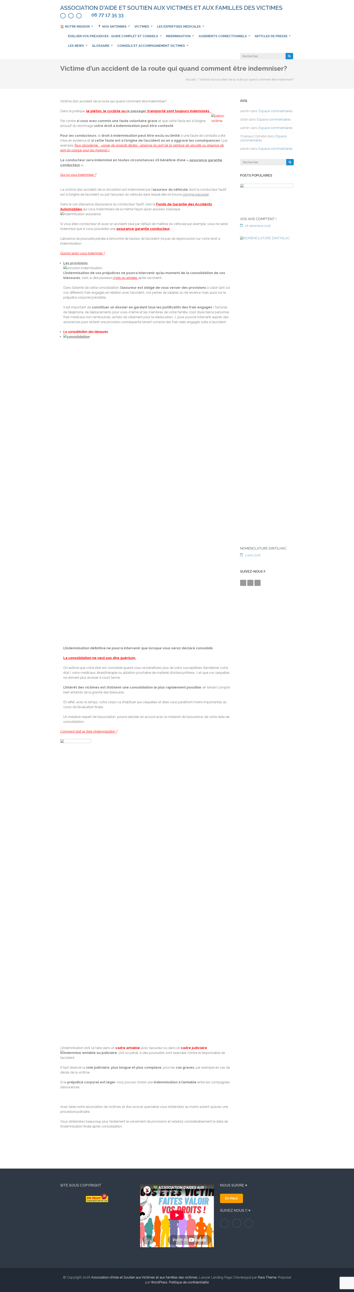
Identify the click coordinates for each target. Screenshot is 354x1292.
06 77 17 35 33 (107, 14)
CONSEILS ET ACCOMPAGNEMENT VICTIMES (151, 46)
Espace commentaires (276, 111)
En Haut (231, 1198)
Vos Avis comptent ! (258, 219)
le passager (136, 111)
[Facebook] (63, 15)
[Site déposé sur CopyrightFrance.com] (97, 1198)
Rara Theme (267, 1277)
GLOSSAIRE (100, 46)
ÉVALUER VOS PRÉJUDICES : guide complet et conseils (113, 36)
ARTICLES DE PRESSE (271, 36)
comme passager (195, 194)
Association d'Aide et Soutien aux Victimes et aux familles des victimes (171, 7)
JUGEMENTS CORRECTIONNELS (222, 36)
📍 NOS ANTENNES (112, 26)
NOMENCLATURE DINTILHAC (263, 548)
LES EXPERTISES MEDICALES (179, 26)
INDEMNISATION (178, 36)
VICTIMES (141, 26)
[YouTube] (79, 15)
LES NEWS (76, 46)
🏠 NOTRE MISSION (75, 26)
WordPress (159, 1282)
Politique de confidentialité (189, 1282)
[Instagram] (71, 15)
